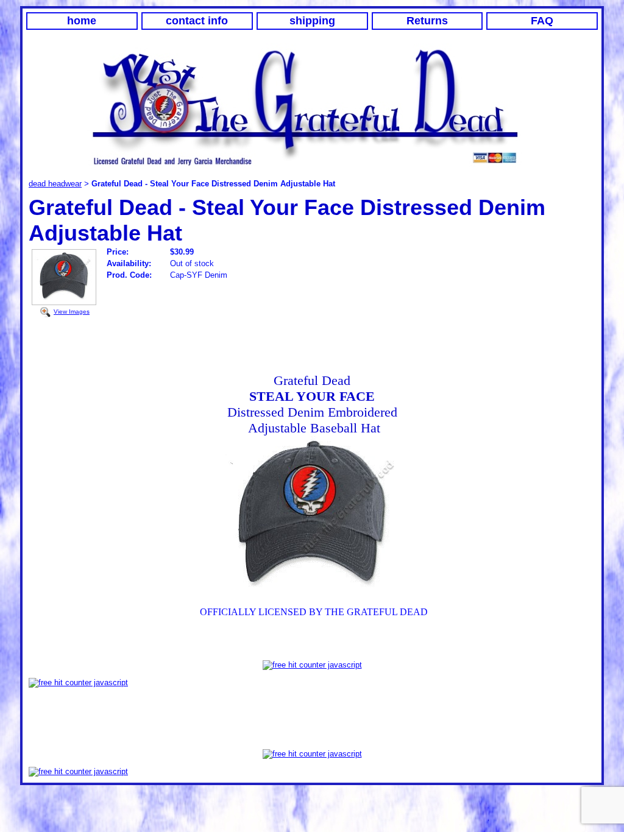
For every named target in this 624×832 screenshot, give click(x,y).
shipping (312, 21)
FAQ (542, 21)
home (81, 21)
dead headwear (55, 183)
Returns (427, 21)
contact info (197, 21)
